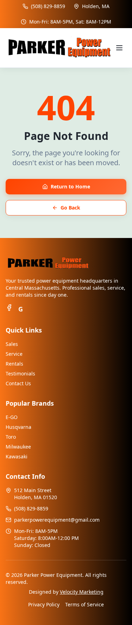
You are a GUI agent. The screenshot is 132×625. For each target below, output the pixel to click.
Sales (12, 344)
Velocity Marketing (81, 591)
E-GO (12, 417)
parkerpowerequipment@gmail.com (57, 519)
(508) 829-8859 (48, 6)
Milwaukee (18, 446)
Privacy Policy (43, 604)
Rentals (14, 363)
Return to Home (70, 186)
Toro (11, 436)
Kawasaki (16, 456)
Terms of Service (84, 604)
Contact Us (18, 383)
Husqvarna (18, 427)
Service (14, 353)
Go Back (70, 207)
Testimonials (20, 373)
